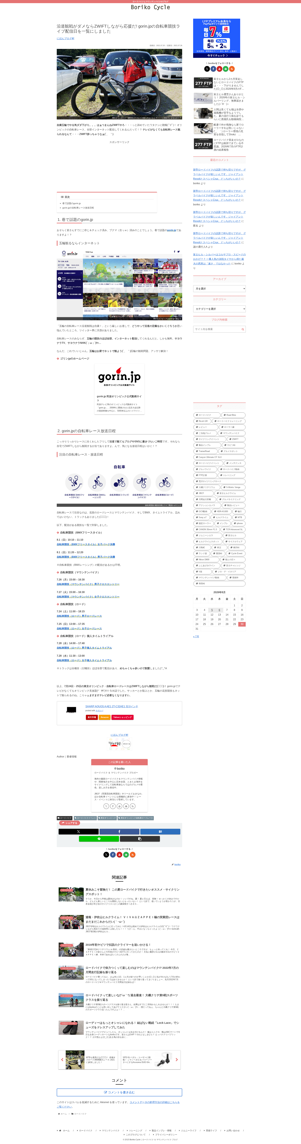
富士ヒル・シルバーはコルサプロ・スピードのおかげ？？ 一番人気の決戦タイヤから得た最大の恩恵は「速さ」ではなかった (219, 259)
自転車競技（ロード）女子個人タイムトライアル (84, 660)
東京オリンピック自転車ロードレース (137, 818)
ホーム (66, 1130)
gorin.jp (171, 230)
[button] (140, 839)
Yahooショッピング (122, 717)
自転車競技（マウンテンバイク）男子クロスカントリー (88, 584)
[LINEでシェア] (99, 839)
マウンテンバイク (110, 1130)
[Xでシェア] (79, 831)
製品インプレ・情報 (162, 1130)
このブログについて (136, 1134)
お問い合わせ (233, 1130)
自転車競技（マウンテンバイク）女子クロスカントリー (88, 596)
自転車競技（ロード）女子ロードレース (79, 628)
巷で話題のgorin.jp (71, 203)
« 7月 (196, 636)
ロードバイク (65, 818)
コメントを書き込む (121, 1092)
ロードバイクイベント (86, 818)
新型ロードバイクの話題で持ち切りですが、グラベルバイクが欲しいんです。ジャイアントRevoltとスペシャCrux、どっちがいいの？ (219, 174)
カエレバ (99, 710)
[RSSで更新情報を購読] (132, 806)
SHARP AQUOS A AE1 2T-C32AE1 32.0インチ (111, 706)
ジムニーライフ (188, 1130)
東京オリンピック (108, 818)
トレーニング (135, 1130)
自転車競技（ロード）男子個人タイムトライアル (84, 647)
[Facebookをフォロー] (113, 806)
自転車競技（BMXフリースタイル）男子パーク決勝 (86, 557)
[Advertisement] (119, 166)
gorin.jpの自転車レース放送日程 (78, 207)
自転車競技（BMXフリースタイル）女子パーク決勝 (86, 544)
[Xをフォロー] (106, 806)
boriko (121, 768)
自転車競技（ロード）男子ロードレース (79, 616)
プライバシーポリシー (166, 1134)
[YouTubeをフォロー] (119, 806)
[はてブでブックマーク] (160, 831)
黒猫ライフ (211, 1130)
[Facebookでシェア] (120, 831)
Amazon (105, 717)
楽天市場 (92, 717)
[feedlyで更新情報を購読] (126, 806)
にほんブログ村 (65, 38)
